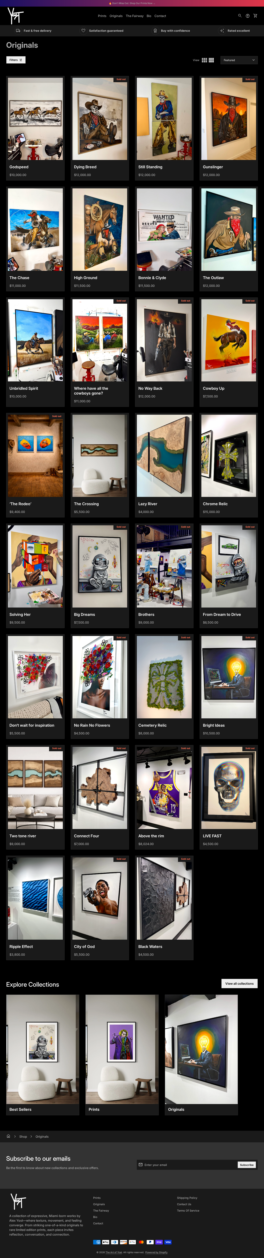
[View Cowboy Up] (228, 340)
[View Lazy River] (164, 456)
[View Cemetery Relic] (164, 677)
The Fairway (135, 16)
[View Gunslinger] (228, 119)
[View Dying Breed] (99, 119)
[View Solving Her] (35, 566)
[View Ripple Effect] (35, 898)
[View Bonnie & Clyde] (164, 229)
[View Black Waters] (164, 898)
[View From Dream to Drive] (228, 566)
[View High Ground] (99, 229)
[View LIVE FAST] (228, 788)
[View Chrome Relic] (228, 456)
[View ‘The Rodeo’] (35, 456)
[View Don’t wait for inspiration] (35, 677)
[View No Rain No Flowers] (99, 677)
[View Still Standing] (164, 119)
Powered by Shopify (156, 1252)
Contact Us (184, 1204)
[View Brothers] (164, 566)
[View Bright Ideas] (228, 677)
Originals (116, 16)
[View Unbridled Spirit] (35, 340)
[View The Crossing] (99, 456)
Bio (149, 16)
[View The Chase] (35, 229)
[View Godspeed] (35, 119)
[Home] (15, 15)
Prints (102, 16)
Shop (23, 1136)
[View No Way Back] (164, 340)
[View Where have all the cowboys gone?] (99, 340)
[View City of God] (99, 898)
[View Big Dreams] (99, 566)
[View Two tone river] (35, 788)
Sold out (121, 79)
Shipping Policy (187, 1197)
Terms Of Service (188, 1210)
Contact (160, 16)
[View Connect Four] (99, 788)
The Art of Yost (114, 1252)
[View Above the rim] (164, 788)
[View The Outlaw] (228, 229)
